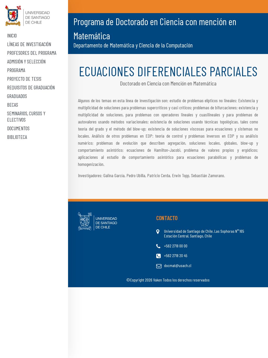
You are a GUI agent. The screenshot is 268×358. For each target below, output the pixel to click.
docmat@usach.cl (177, 265)
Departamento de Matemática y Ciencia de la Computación (133, 45)
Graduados (17, 96)
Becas (12, 105)
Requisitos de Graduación (31, 87)
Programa (16, 70)
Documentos (18, 128)
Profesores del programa (31, 53)
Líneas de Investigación (29, 44)
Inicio (12, 35)
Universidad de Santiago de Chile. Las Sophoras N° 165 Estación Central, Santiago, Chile (204, 233)
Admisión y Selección (26, 61)
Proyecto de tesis (24, 79)
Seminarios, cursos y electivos (26, 116)
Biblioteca (17, 137)
